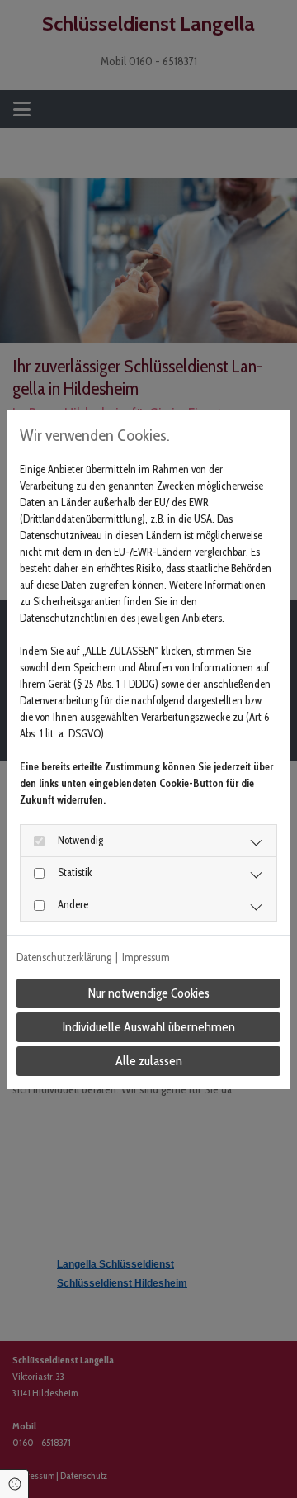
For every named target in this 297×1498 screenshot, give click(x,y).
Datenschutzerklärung (63, 957)
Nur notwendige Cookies (149, 993)
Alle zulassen (149, 1061)
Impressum (146, 957)
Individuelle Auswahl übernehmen (149, 1027)
